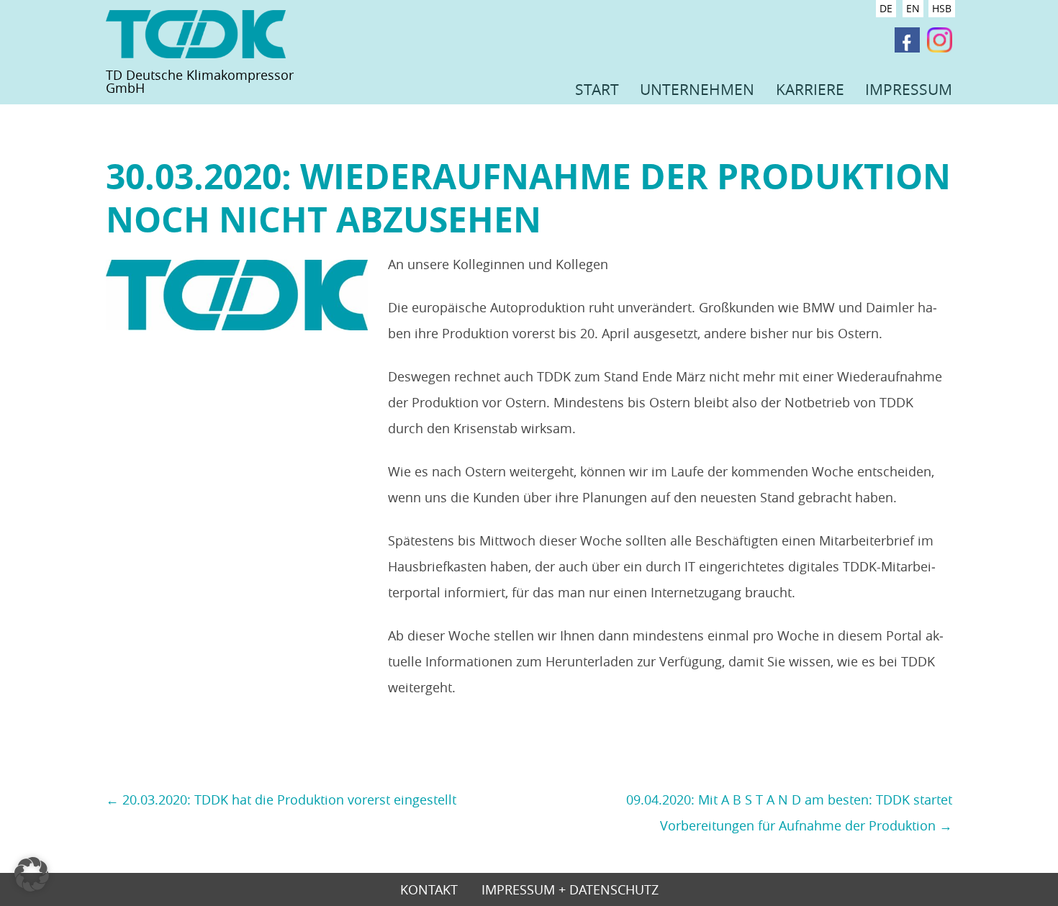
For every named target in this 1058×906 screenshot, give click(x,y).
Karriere (810, 89)
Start (597, 89)
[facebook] (907, 40)
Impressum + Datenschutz (570, 890)
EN (913, 8)
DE (886, 8)
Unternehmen (697, 89)
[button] (31, 874)
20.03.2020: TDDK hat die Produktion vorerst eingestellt (281, 799)
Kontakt (429, 890)
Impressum (908, 89)
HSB (941, 8)
